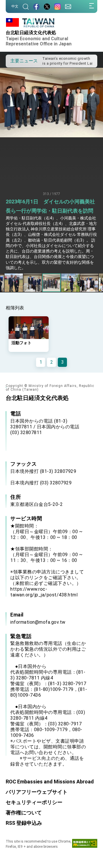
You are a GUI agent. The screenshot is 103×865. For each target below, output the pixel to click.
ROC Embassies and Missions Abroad (50, 782)
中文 (14, 6)
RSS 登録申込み (24, 823)
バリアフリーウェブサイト (37, 792)
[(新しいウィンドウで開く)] (36, 6)
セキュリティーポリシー (34, 802)
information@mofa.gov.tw (38, 622)
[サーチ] (26, 6)
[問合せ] (68, 6)
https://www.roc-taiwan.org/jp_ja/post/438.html (44, 592)
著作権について (24, 813)
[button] (14, 60)
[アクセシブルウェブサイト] (84, 844)
